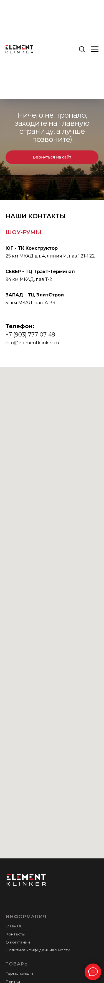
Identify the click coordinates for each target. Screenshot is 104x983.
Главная (13, 925)
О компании (18, 942)
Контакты (15, 934)
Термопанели (19, 973)
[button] (81, 49)
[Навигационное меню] (94, 49)
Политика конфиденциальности (38, 949)
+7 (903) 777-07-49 (30, 334)
